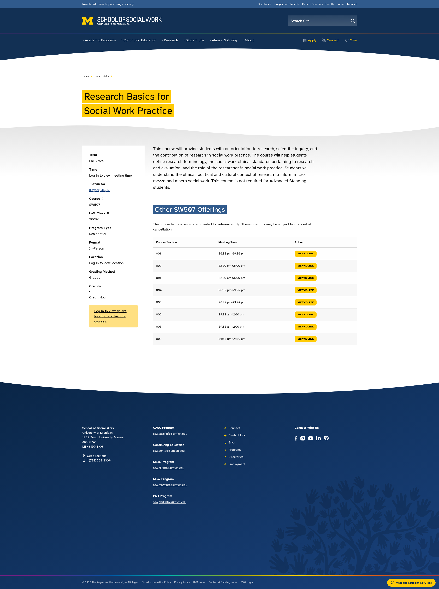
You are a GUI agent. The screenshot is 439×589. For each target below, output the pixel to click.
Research (171, 40)
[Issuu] (326, 438)
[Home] (122, 21)
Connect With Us (307, 428)
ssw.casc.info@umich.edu (170, 434)
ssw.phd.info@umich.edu (169, 502)
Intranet (352, 4)
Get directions (96, 456)
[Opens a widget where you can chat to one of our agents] (411, 583)
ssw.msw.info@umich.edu (170, 485)
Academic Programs (100, 40)
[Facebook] (296, 438)
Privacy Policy (182, 582)
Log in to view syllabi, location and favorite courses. (110, 316)
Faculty (329, 4)
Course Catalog (102, 76)
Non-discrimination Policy (156, 582)
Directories (264, 4)
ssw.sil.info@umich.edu (168, 468)
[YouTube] (310, 438)
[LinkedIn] (318, 438)
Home (87, 76)
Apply (312, 40)
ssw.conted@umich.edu (169, 451)
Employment (236, 464)
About (249, 40)
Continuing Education (139, 40)
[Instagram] (302, 438)
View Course (306, 253)
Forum (340, 4)
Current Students (312, 4)
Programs (234, 450)
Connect (333, 40)
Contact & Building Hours (223, 582)
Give (353, 40)
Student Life (195, 40)
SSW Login (247, 582)
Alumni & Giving (224, 40)
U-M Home (199, 582)
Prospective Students (287, 4)
